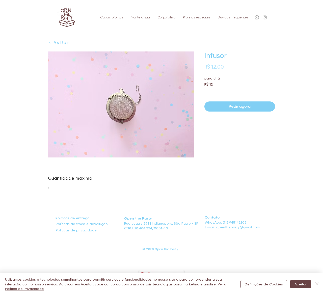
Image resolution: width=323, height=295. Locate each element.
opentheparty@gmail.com (238, 227)
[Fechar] (317, 284)
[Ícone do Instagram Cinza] (264, 17)
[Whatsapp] (256, 17)
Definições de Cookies (264, 284)
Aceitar (300, 284)
